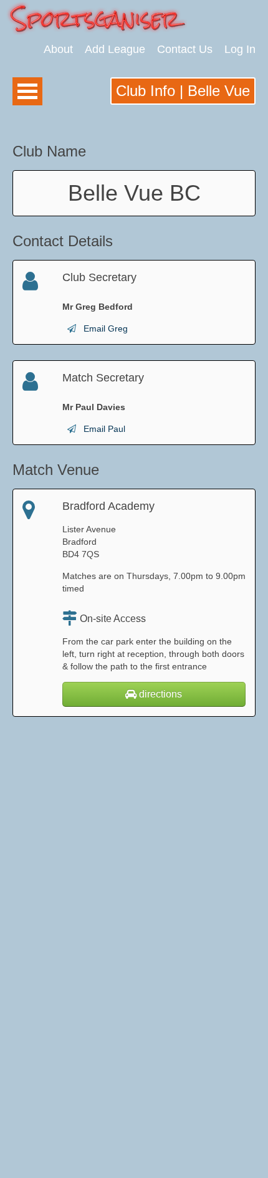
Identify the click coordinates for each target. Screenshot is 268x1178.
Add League (115, 49)
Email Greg (106, 328)
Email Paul (104, 429)
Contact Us (185, 49)
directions (159, 694)
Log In (240, 49)
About (58, 49)
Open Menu (27, 91)
